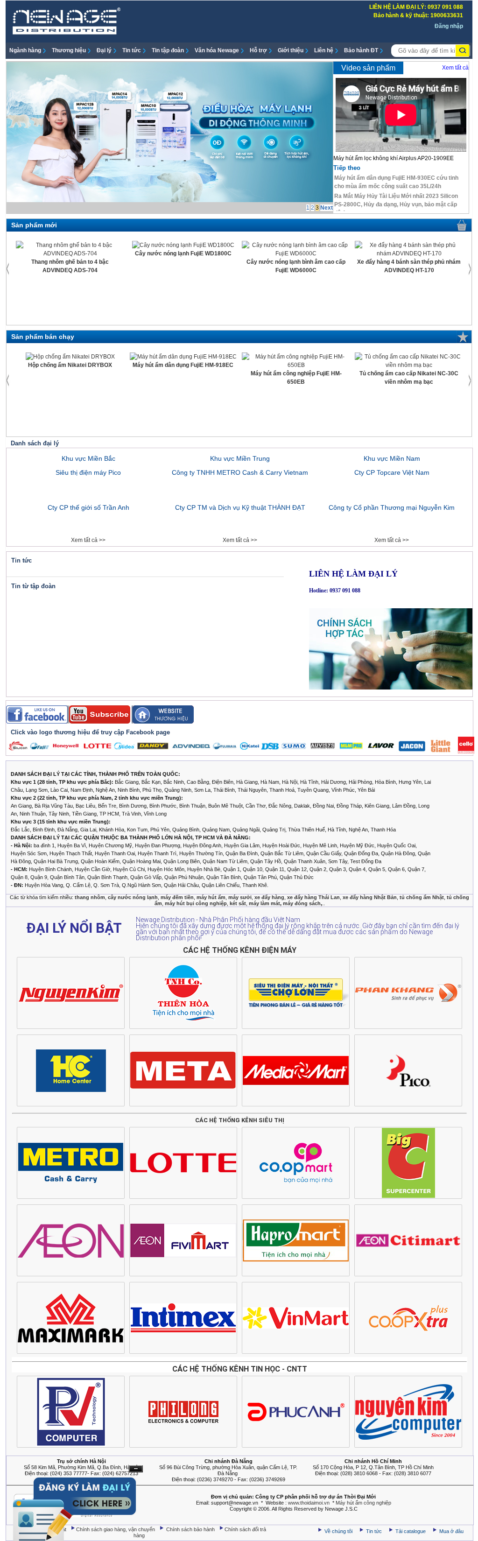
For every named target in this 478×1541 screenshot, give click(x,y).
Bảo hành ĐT (361, 50)
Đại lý (104, 50)
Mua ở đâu (451, 1531)
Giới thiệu (290, 50)
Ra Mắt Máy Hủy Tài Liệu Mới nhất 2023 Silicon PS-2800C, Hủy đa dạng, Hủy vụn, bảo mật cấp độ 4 (396, 204)
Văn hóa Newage (217, 50)
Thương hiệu (69, 50)
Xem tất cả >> (88, 540)
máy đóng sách (302, 903)
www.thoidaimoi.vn (309, 1503)
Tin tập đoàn (168, 50)
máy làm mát (264, 903)
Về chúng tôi (338, 1531)
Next (326, 207)
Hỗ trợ (258, 50)
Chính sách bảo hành (191, 1529)
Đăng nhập (449, 26)
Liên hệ (323, 50)
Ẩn (136, 1468)
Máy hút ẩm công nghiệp (363, 1503)
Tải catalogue (411, 1531)
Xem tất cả (455, 67)
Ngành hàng (25, 50)
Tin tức (131, 50)
